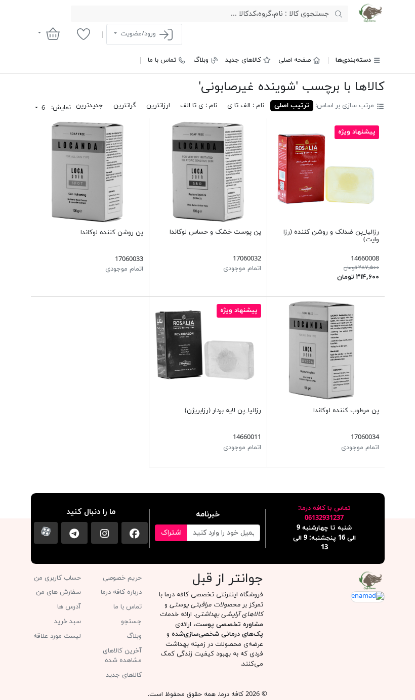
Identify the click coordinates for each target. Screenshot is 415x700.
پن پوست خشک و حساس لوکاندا (215, 232)
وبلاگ (201, 60)
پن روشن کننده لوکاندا (111, 232)
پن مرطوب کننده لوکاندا (346, 410)
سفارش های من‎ (58, 592)
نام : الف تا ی (245, 105)
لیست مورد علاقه (57, 636)
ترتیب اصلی (291, 105)
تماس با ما (162, 60)
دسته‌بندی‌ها (353, 60)
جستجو (131, 621)
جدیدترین (89, 105)
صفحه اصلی (294, 60)
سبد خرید (67, 621)
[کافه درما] (370, 13)
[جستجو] (338, 13)
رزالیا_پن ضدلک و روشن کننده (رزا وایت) (331, 236)
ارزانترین (158, 105)
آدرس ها (69, 606)
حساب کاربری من (57, 578)
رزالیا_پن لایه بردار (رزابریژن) (223, 410)
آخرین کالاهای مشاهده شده (122, 656)
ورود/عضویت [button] (138, 33)
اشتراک (171, 533)
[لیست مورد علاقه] (83, 34)
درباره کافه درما (121, 592)
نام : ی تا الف (198, 105)
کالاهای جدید (243, 60)
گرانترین (124, 105)
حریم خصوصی (122, 578)
